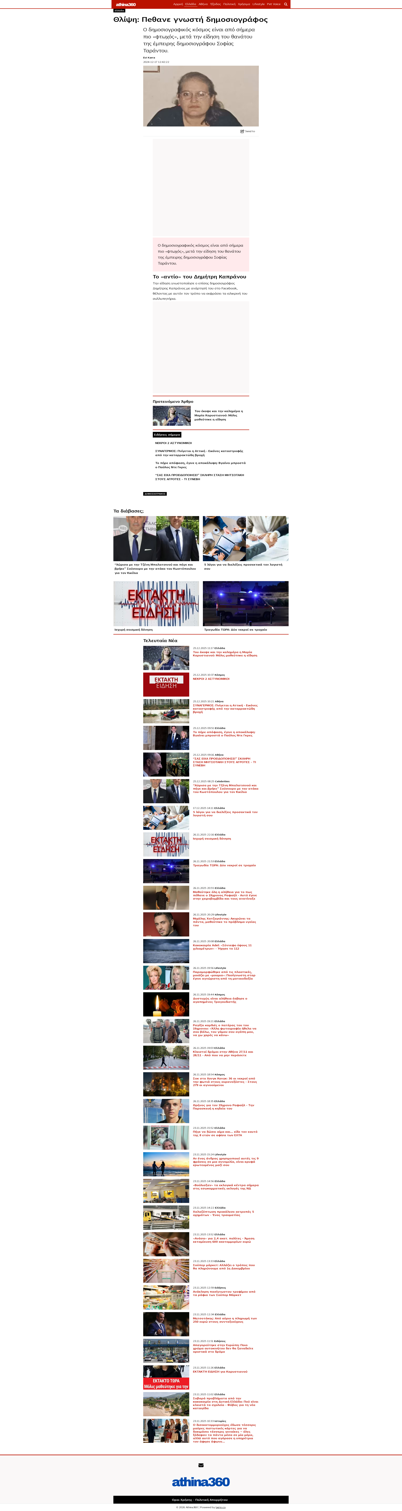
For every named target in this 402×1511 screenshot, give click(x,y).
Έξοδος (215, 4)
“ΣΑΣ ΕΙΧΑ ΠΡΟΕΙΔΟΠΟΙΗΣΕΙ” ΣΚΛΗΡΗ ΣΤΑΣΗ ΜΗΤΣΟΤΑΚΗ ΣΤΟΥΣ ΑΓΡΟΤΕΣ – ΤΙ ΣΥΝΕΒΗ (199, 477)
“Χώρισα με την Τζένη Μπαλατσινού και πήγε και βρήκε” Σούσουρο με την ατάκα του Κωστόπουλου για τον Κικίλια (155, 569)
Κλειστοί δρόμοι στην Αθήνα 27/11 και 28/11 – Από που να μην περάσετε (223, 1053)
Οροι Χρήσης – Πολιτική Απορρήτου (200, 1499)
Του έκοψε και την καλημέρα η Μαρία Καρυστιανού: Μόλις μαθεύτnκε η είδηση (219, 415)
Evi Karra (149, 57)
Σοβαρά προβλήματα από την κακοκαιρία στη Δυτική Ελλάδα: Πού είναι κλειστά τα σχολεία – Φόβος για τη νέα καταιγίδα (225, 1403)
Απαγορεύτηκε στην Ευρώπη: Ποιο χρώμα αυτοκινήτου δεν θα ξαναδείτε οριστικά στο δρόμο (223, 1348)
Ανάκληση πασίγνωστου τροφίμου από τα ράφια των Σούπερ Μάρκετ (224, 1293)
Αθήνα (203, 4)
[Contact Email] (201, 1465)
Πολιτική (229, 4)
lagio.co (221, 1507)
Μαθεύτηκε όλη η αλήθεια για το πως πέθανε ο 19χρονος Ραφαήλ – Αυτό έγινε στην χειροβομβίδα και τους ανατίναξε (225, 895)
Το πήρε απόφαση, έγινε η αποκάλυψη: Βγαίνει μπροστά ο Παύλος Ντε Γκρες (200, 465)
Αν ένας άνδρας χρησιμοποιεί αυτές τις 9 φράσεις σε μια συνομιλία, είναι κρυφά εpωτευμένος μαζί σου (226, 1162)
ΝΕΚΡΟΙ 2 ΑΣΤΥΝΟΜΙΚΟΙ (173, 443)
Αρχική (178, 4)
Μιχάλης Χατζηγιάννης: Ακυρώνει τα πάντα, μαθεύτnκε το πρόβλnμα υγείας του (224, 922)
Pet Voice (273, 4)
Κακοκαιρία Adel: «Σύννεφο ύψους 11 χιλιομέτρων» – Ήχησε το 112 (222, 947)
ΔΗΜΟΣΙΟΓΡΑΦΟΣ (155, 494)
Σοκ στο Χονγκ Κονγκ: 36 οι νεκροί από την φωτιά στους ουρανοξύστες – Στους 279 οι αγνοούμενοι (225, 1082)
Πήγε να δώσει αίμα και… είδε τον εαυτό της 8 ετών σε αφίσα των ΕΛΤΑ (225, 1133)
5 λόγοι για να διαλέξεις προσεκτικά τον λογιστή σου (243, 566)
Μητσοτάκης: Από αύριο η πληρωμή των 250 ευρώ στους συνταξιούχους (225, 1320)
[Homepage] (126, 4)
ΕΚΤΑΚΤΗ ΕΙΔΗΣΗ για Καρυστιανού (220, 1371)
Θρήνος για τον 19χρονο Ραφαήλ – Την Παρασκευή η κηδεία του (223, 1107)
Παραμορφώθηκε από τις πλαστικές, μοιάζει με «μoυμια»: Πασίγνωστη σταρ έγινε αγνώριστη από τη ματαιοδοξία (224, 975)
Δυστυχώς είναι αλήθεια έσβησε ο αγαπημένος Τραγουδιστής (220, 1000)
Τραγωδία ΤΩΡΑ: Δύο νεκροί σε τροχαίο (235, 629)
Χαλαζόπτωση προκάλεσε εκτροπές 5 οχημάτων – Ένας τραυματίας (223, 1213)
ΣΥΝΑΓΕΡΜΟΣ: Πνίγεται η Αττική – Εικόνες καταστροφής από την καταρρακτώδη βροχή (199, 453)
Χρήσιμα (244, 4)
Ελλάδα (190, 4)
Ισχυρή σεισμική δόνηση (134, 629)
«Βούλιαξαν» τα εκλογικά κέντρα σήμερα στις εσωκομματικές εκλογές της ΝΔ (226, 1187)
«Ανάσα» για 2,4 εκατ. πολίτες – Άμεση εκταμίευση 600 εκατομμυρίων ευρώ (223, 1240)
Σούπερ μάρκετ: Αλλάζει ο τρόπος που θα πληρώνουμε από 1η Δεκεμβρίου (224, 1267)
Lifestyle (259, 4)
